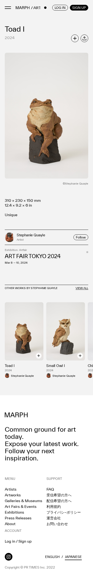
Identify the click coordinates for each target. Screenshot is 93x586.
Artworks (13, 495)
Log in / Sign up (18, 541)
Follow (81, 237)
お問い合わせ (57, 524)
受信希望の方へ (59, 495)
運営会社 (53, 518)
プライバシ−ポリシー (63, 512)
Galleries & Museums (23, 501)
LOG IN (60, 8)
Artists (10, 489)
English (52, 557)
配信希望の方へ (59, 501)
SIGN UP (79, 8)
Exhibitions (14, 512)
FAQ (50, 489)
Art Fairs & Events (20, 506)
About (10, 524)
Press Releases (18, 518)
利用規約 (53, 506)
